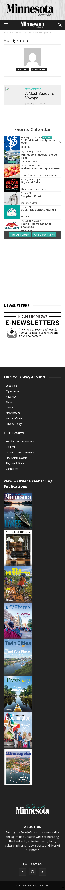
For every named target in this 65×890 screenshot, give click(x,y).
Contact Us (12, 407)
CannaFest (12, 468)
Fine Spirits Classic (16, 458)
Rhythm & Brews (16, 463)
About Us (11, 402)
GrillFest (10, 447)
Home (7, 32)
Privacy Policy (14, 424)
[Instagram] (32, 871)
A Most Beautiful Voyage (40, 95)
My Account (13, 391)
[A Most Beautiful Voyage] (13, 92)
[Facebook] (22, 872)
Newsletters (13, 413)
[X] (42, 872)
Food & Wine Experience (20, 441)
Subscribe (11, 385)
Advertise (11, 396)
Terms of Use (14, 418)
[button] (6, 25)
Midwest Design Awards (20, 452)
